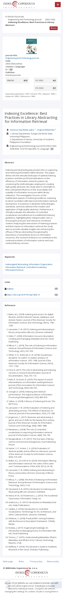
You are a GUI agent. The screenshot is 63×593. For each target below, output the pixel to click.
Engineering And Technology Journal (24, 19)
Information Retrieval (15, 267)
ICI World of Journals (14, 16)
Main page (8, 561)
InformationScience (15, 270)
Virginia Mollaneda (45, 129)
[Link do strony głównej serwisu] (19, 4)
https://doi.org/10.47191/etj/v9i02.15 (23, 294)
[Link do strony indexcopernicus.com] (31, 573)
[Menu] (58, 4)
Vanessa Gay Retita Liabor (22, 129)
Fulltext (10, 288)
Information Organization (40, 264)
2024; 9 (50, 19)
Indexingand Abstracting (17, 264)
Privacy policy (36, 561)
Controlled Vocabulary (36, 267)
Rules (21, 561)
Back (54, 28)
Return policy (53, 561)
